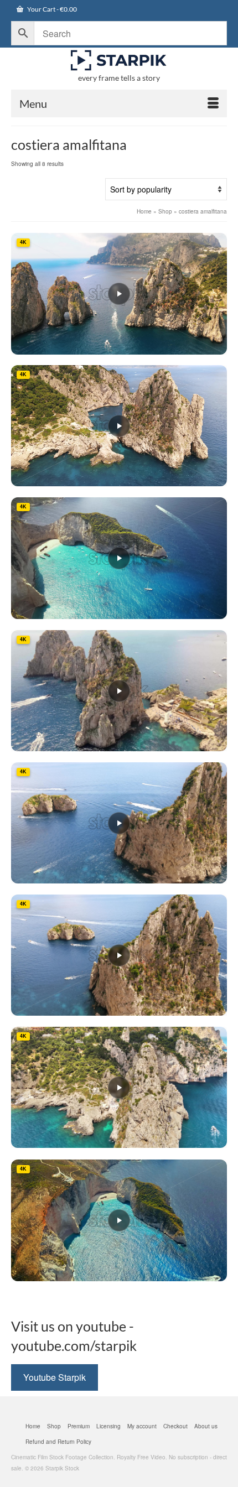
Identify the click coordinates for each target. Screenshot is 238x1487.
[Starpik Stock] (119, 60)
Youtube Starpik (54, 1377)
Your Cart (51, 9)
